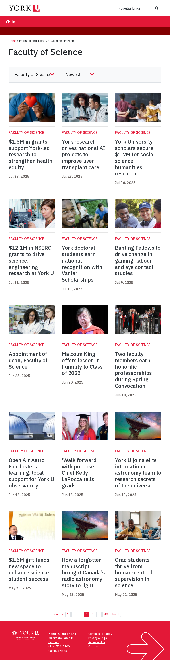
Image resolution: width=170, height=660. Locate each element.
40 (106, 614)
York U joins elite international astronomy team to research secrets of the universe (138, 473)
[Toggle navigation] (11, 31)
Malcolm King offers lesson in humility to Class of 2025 (82, 363)
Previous (56, 614)
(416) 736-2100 (59, 646)
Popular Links (129, 8)
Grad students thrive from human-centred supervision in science (134, 572)
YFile (10, 21)
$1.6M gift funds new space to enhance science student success (29, 569)
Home (13, 41)
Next (115, 614)
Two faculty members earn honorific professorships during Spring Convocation (133, 369)
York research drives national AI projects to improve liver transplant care (83, 154)
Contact (53, 642)
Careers (93, 646)
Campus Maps (57, 651)
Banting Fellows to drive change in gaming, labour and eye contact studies (138, 260)
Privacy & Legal (98, 638)
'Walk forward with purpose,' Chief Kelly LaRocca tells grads (79, 473)
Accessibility (96, 642)
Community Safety (100, 634)
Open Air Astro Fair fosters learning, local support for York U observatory (31, 473)
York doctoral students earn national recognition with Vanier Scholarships (82, 263)
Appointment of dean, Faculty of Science (28, 360)
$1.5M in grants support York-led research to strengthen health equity (30, 154)
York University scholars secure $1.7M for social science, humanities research (135, 157)
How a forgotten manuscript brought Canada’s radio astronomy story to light (83, 572)
